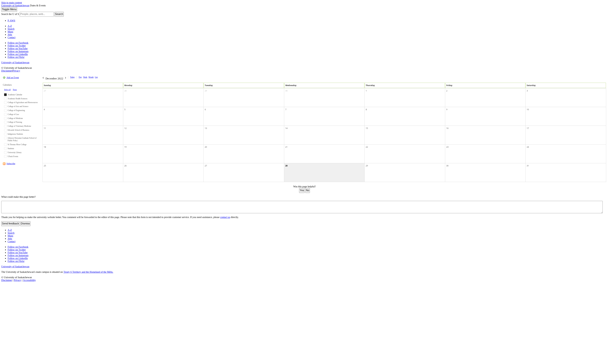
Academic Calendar (15, 95)
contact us (225, 217)
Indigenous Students (15, 134)
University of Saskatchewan (15, 5)
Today (72, 77)
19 (125, 147)
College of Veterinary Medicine (19, 126)
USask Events (13, 156)
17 (528, 128)
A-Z (10, 26)
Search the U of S (10, 14)
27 (45, 90)
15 (367, 128)
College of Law (13, 114)
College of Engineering (16, 110)
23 (447, 147)
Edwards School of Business (18, 130)
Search (59, 14)
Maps (10, 31)
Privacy (16, 70)
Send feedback (10, 223)
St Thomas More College (17, 144)
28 (125, 90)
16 (447, 128)
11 (45, 128)
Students (11, 148)
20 (206, 147)
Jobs (10, 34)
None (15, 90)
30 (286, 90)
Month (91, 77)
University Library (15, 152)
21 (286, 147)
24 (528, 147)
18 (45, 147)
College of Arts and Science (18, 106)
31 (528, 165)
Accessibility (29, 280)
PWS (11, 20)
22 (367, 147)
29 (206, 90)
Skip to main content (11, 2)
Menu (9, 9)
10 (528, 109)
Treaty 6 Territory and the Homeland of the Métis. (88, 272)
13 (206, 128)
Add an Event (13, 77)
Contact (11, 37)
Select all (7, 90)
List (96, 77)
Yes (302, 190)
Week (85, 77)
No (307, 190)
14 (286, 128)
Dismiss (25, 223)
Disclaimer (6, 70)
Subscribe (11, 163)
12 (125, 128)
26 (125, 165)
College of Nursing (15, 122)
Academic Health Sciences (17, 99)
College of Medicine (15, 118)
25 (45, 165)
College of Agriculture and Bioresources (23, 102)
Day (80, 77)
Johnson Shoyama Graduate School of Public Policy (22, 139)
